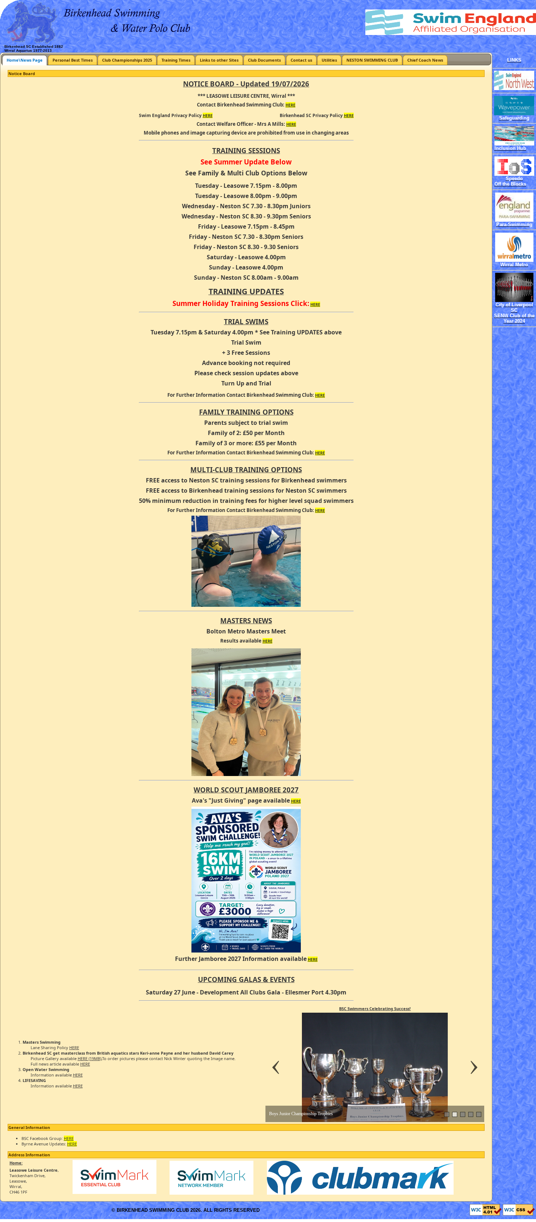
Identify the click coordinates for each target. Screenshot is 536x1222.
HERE (290, 105)
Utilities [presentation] (329, 60)
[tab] (24, 60)
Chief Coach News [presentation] (425, 60)
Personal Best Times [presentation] (73, 60)
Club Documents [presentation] (264, 60)
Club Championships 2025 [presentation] (127, 60)
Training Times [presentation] (176, 60)
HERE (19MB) (89, 1058)
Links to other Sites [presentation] (219, 60)
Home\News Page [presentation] (25, 60)
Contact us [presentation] (301, 60)
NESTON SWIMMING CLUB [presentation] (372, 60)
